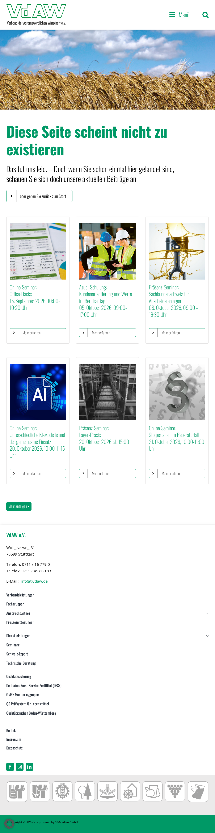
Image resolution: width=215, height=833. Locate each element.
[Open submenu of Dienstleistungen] (206, 637)
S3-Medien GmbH (66, 822)
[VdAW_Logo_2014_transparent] (36, 6)
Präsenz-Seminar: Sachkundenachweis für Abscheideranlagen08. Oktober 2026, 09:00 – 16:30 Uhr (173, 300)
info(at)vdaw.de (34, 581)
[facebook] (10, 767)
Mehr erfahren (31, 332)
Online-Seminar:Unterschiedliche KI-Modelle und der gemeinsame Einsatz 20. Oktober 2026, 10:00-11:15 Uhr (37, 441)
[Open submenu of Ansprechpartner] (206, 615)
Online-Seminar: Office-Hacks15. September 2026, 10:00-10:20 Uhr (35, 297)
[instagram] (20, 767)
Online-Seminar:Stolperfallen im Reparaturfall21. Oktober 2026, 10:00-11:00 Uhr (176, 438)
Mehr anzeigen (18, 506)
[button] (205, 15)
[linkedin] (29, 767)
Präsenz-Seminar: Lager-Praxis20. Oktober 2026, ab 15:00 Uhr (104, 438)
